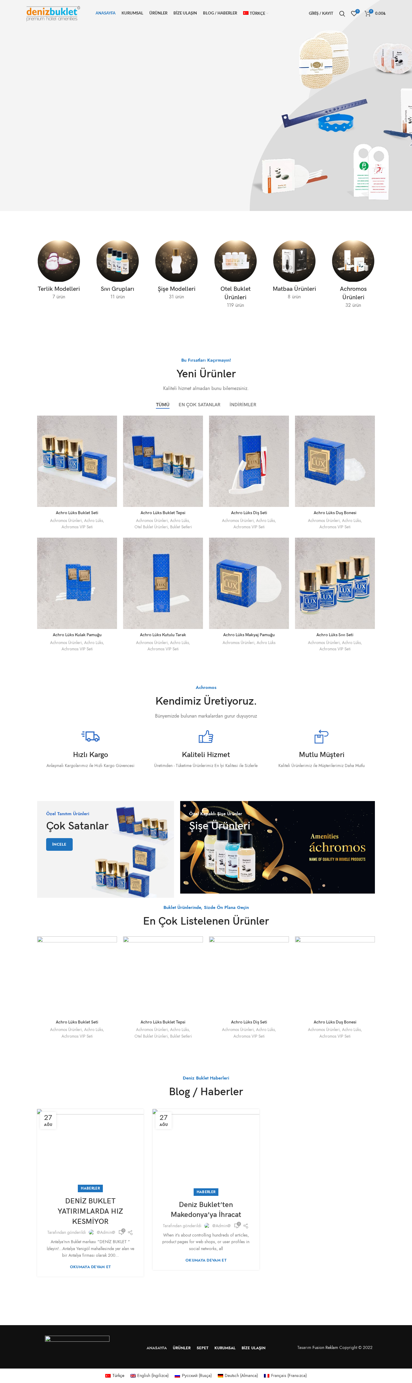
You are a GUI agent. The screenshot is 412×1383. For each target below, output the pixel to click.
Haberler (90, 1188)
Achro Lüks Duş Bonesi (335, 512)
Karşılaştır (112, 425)
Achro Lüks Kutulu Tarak (163, 634)
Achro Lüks (93, 520)
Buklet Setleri (181, 527)
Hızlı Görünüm (112, 439)
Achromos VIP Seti (77, 527)
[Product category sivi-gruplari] (117, 272)
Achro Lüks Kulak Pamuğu (77, 634)
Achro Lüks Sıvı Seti (334, 634)
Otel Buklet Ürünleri (151, 527)
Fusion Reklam (325, 1347)
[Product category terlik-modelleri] (59, 272)
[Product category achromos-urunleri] (353, 276)
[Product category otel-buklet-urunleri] (235, 276)
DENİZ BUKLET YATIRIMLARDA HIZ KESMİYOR (90, 1211)
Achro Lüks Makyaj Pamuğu (249, 634)
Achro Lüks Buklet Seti (77, 512)
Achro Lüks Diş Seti (249, 512)
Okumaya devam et (90, 1267)
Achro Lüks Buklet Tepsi (163, 512)
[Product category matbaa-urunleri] (294, 272)
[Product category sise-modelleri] (176, 272)
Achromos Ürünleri (66, 520)
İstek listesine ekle (112, 452)
